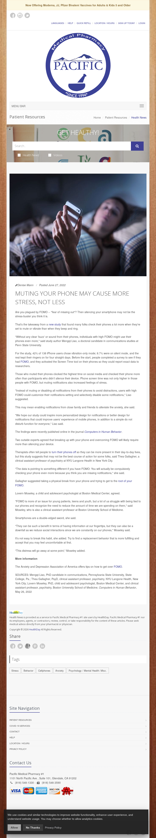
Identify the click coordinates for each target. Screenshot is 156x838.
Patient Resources (116, 117)
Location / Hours (105, 23)
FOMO (25, 361)
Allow (14, 827)
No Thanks (33, 827)
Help (70, 23)
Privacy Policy (18, 748)
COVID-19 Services (20, 725)
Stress (15, 670)
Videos (57, 155)
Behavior (28, 670)
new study (55, 324)
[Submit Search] (137, 146)
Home (97, 117)
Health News (31, 155)
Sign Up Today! (126, 23)
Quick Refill (84, 23)
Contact (15, 731)
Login (141, 23)
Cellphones (44, 670)
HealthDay (34, 629)
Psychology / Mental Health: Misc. (88, 670)
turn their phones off (64, 452)
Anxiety (59, 670)
